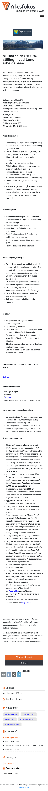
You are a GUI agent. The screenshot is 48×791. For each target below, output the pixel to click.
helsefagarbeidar (11, 714)
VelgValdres (26, 602)
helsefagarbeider (29, 714)
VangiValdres (13, 591)
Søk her (24, 663)
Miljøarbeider (10, 719)
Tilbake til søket (24, 657)
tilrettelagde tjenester (27, 719)
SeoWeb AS (24, 787)
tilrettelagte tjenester (12, 724)
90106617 (9, 397)
